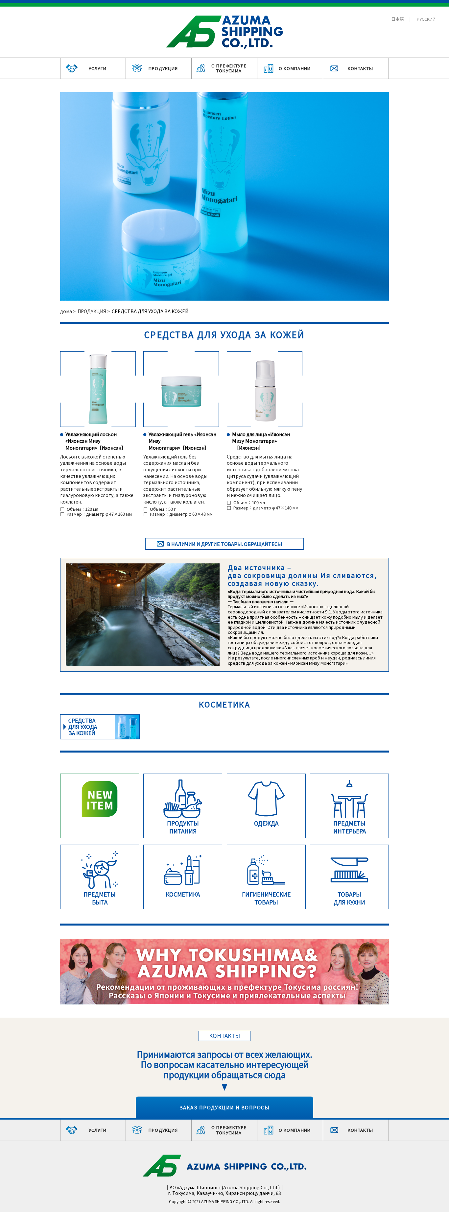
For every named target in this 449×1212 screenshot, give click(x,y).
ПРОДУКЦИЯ (163, 68)
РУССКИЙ (426, 19)
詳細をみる (99, 727)
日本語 (397, 19)
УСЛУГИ (98, 68)
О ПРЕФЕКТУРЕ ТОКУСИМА (229, 68)
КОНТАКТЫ (360, 68)
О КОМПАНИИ (295, 68)
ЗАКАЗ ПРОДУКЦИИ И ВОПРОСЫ (224, 1107)
